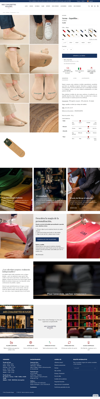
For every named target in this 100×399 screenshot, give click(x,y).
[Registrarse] (95, 368)
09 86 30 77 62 (34, 378)
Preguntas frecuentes (59, 381)
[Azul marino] (86, 35)
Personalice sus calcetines (46, 239)
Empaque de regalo (91, 71)
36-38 (64, 42)
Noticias (56, 368)
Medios (31, 6)
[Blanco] (86, 31)
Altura (75, 78)
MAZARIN (64, 15)
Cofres (70, 6)
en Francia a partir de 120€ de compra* (67, 71)
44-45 (83, 42)
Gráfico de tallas (93, 39)
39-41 (70, 42)
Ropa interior (55, 6)
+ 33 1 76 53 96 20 (45, 384)
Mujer (43, 6)
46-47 (89, 42)
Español (91, 1)
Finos (18, 12)
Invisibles (37, 6)
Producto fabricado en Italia (79, 71)
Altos (26, 6)
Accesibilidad (66, 384)
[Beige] (91, 31)
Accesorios (63, 6)
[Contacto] (92, 6)
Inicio (4, 12)
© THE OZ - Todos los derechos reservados (25, 392)
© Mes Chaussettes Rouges (8, 392)
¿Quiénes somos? (58, 362)
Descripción (65, 78)
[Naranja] (68, 35)
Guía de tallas (57, 376)
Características (13, 12)
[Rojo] (64, 31)
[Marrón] (64, 35)
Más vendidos (77, 6)
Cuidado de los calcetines (60, 379)
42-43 (76, 42)
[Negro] (68, 31)
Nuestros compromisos (59, 365)
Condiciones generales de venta (62, 387)
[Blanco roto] (77, 31)
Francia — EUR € (80, 1)
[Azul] (82, 31)
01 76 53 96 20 (34, 369)
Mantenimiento (85, 78)
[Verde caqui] (91, 35)
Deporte (48, 6)
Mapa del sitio (57, 384)
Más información (39, 254)
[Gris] (73, 31)
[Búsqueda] (89, 6)
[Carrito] (98, 6)
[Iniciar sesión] (95, 6)
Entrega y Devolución (59, 373)
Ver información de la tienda (69, 63)
